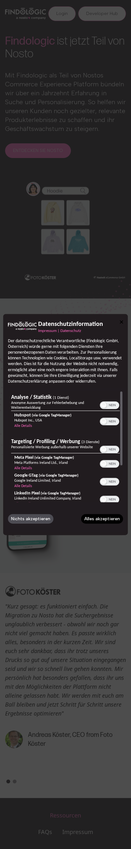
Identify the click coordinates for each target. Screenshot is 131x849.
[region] (65, 446)
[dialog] (65, 424)
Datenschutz (70, 331)
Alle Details (23, 426)
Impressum (47, 331)
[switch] (109, 404)
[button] (104, 405)
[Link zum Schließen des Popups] (121, 321)
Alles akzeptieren (102, 519)
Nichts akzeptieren (30, 519)
